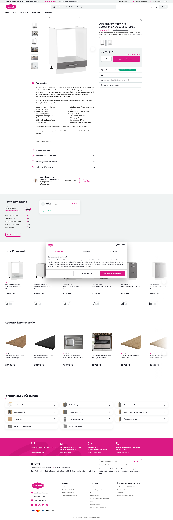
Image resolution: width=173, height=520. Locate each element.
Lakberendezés (36, 12)
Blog (91, 492)
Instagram (36, 505)
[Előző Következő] (15, 271)
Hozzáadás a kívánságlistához (141, 20)
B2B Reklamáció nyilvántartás (98, 507)
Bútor (7, 12)
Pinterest (43, 505)
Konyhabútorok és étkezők (20, 17)
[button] (120, 69)
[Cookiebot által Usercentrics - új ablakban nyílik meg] (117, 245)
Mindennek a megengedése (112, 273)
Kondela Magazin (94, 495)
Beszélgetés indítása (141, 1)
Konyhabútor (32, 17)
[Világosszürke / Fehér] (39, 303)
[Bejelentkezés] (152, 7)
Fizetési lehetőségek (68, 490)
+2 (35, 66)
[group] (69, 49)
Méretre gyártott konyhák (44, 17)
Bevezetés (8, 17)
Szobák (14, 12)
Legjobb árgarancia (133, 54)
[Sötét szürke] (150, 303)
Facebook (32, 505)
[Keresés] (53, 7)
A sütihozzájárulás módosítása (125, 495)
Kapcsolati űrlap (122, 1)
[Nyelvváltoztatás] (166, 1)
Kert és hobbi (24, 12)
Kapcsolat (92, 487)
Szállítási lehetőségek (68, 487)
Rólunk (91, 501)
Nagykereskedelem (95, 504)
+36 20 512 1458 (156, 1)
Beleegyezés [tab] (59, 251)
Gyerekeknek (48, 12)
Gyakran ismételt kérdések (69, 495)
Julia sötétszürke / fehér (59, 17)
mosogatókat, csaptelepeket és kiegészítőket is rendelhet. (70, 126)
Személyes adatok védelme (125, 490)
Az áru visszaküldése (68, 492)
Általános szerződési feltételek (126, 487)
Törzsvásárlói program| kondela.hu (99, 498)
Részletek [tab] (86, 251)
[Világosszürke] (110, 43)
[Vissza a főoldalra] (10, 7)
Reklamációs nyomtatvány (97, 490)
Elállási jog (120, 492)
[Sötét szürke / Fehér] (102, 43)
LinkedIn (47, 505)
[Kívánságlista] (156, 7)
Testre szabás (85, 273)
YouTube (39, 505)
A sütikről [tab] (113, 251)
